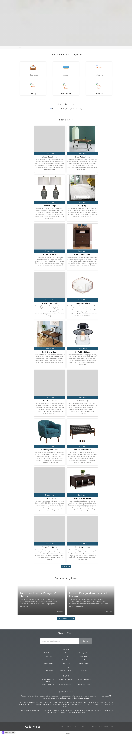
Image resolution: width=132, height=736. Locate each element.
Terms (94, 3)
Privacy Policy (109, 726)
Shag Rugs (66, 663)
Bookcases (48, 667)
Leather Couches (65, 670)
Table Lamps (48, 656)
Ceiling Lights (84, 656)
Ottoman (66, 656)
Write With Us (92, 726)
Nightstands (48, 653)
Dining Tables (83, 653)
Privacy (103, 3)
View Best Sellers (66, 36)
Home (62, 726)
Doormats (84, 670)
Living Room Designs (84, 679)
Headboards (66, 653)
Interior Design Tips (48, 684)
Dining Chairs (66, 660)
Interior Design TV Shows (48, 680)
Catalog (68, 3)
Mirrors (48, 660)
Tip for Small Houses (66, 679)
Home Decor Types (84, 684)
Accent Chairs (48, 663)
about (85, 3)
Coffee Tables (48, 670)
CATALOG (69, 726)
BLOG (76, 726)
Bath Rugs (84, 660)
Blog (76, 3)
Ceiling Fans (84, 667)
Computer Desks (83, 663)
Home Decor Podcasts (66, 684)
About (83, 726)
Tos (100, 726)
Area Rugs (66, 667)
